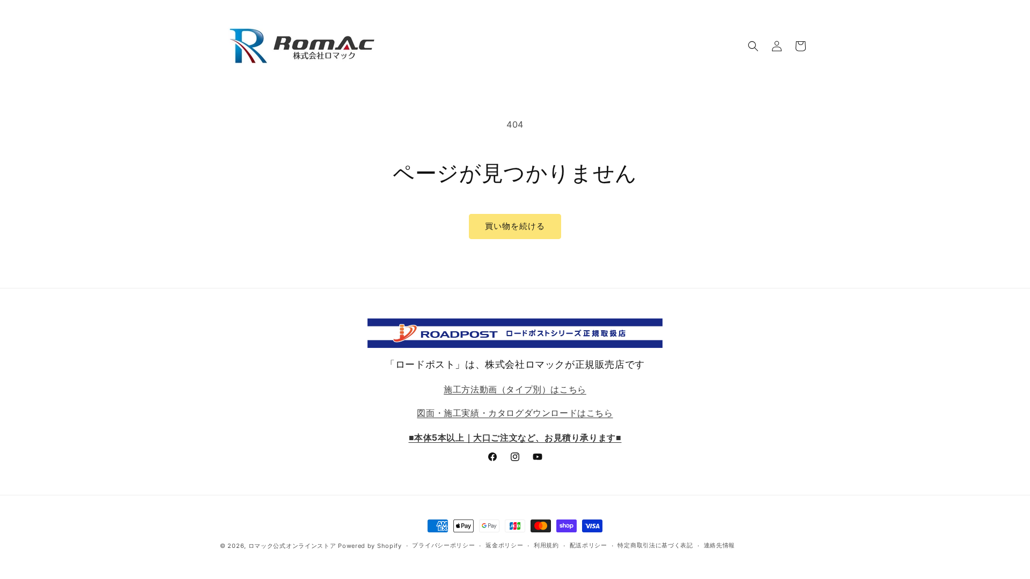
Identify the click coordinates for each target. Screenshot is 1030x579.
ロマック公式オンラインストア (292, 546)
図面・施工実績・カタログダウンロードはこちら (515, 413)
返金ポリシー (504, 545)
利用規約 (546, 545)
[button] (753, 46)
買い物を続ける (515, 226)
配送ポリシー (588, 545)
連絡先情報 (719, 545)
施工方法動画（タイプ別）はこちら (515, 389)
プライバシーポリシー (443, 545)
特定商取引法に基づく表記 (655, 545)
